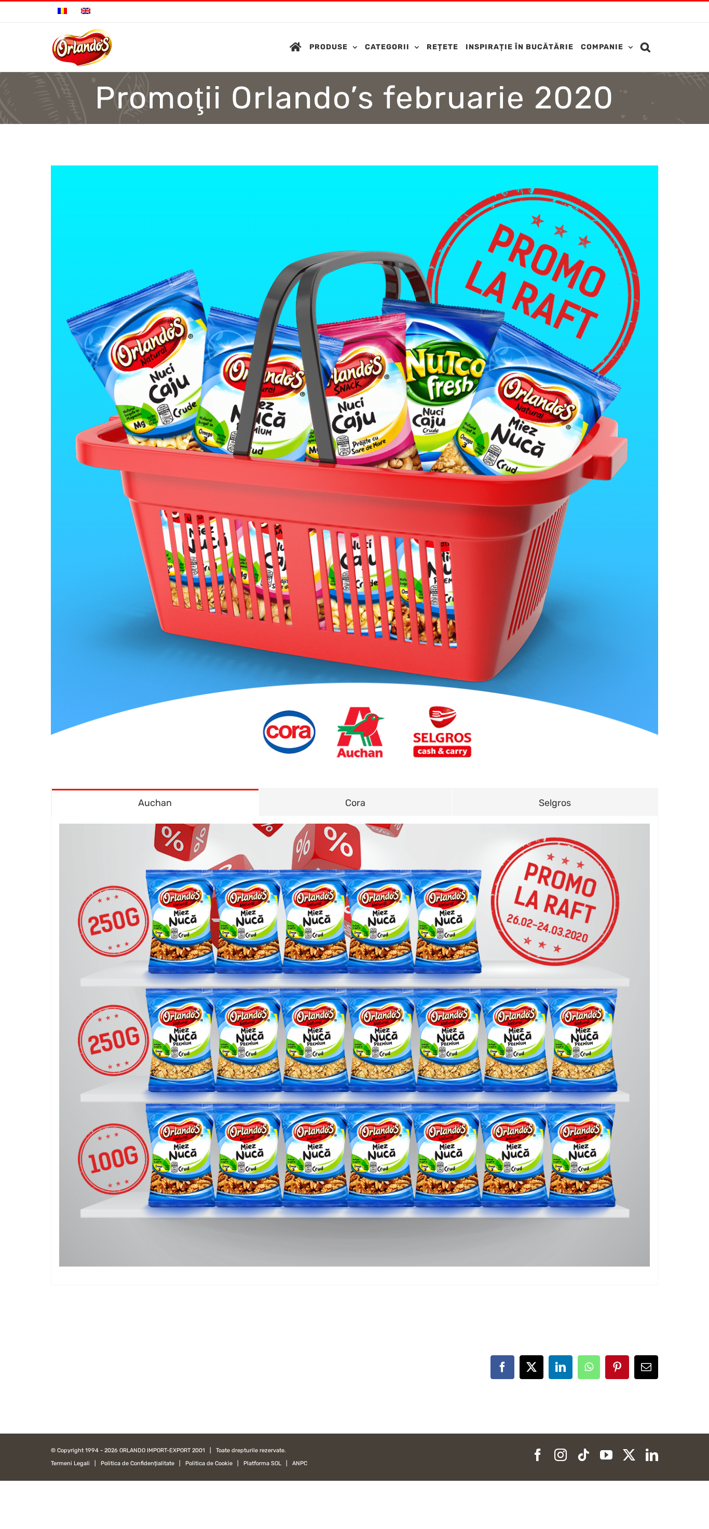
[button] (645, 47)
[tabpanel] (354, 1050)
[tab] (155, 802)
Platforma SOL (262, 1463)
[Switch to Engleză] (85, 12)
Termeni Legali (70, 1463)
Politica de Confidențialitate (137, 1463)
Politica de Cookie (209, 1463)
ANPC (299, 1463)
